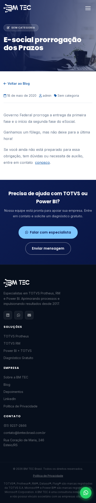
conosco (42, 162)
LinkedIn (10, 399)
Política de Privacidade (21, 406)
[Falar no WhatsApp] (86, 493)
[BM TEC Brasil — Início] (17, 8)
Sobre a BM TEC (16, 377)
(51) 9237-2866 (15, 425)
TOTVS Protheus (16, 336)
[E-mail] (29, 315)
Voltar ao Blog (19, 83)
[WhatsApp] (18, 315)
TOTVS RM (12, 343)
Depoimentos (13, 392)
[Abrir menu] (87, 8)
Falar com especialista (50, 232)
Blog (7, 384)
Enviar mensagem (48, 248)
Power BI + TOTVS (18, 351)
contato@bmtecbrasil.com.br (25, 433)
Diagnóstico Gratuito (18, 358)
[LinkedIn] (8, 315)
